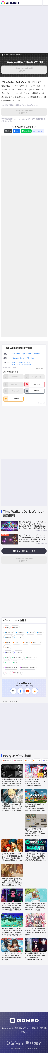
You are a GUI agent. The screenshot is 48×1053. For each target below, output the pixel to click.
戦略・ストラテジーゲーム (22, 364)
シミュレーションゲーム (21, 362)
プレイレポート (18, 658)
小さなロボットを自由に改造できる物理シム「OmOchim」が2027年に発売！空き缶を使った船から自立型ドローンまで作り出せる (35, 809)
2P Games (16, 354)
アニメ (8, 647)
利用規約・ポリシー (22, 1028)
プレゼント (17, 673)
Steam (33, 358)
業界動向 (8, 652)
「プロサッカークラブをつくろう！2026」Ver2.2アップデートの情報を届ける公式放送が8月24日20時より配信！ (35, 858)
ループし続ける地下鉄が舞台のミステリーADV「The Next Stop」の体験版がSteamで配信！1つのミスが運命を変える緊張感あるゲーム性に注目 (12, 908)
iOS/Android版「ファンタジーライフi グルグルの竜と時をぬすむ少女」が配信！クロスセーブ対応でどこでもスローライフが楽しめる (12, 932)
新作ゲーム (5, 535)
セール (8, 673)
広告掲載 (43, 1028)
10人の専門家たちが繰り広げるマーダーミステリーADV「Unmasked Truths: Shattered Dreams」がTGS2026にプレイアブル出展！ (12, 884)
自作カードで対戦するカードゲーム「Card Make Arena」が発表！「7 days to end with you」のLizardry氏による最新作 (35, 833)
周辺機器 (8, 637)
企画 (15, 662)
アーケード (20, 633)
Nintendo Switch (18, 358)
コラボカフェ (36, 642)
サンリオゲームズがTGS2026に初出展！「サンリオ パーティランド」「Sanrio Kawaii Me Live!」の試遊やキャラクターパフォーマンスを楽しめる (35, 785)
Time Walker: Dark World (14, 55)
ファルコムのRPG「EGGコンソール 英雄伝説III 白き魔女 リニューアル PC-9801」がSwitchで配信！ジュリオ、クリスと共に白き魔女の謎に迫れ (12, 859)
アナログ (31, 633)
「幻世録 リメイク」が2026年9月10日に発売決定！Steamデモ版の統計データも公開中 (12, 956)
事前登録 (15, 627)
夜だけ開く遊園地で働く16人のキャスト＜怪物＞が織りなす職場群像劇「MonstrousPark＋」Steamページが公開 (35, 957)
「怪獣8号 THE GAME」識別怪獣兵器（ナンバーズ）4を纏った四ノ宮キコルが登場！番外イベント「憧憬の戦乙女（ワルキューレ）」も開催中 (12, 809)
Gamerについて (7, 1028)
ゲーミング (19, 637)
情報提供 (35, 1028)
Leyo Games (26, 354)
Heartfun (36, 354)
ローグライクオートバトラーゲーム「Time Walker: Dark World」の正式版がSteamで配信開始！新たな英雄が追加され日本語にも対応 (32, 538)
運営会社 (24, 1032)
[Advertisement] (24, 29)
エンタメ (17, 642)
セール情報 (18, 760)
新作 (7, 627)
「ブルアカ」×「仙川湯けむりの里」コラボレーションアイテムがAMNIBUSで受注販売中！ (35, 931)
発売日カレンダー (11, 668)
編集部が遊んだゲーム (28, 668)
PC (28, 358)
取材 (7, 658)
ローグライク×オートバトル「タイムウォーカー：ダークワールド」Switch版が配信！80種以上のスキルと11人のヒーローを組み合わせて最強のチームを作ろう (32, 526)
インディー (9, 633)
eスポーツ (19, 652)
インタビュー (31, 658)
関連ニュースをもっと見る (24, 551)
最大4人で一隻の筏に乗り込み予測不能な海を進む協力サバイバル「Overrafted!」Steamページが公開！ (35, 906)
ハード (40, 633)
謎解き (8, 642)
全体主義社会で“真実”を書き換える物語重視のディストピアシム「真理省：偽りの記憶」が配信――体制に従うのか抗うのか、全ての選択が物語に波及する (12, 784)
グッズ (26, 642)
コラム (8, 662)
